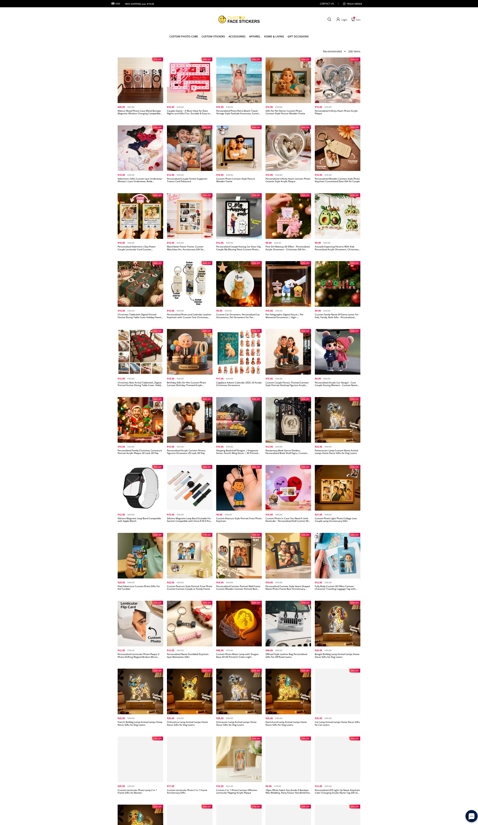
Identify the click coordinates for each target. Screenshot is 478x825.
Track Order (354, 3)
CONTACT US (327, 3)
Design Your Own (140, 119)
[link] (213, 36)
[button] (329, 19)
